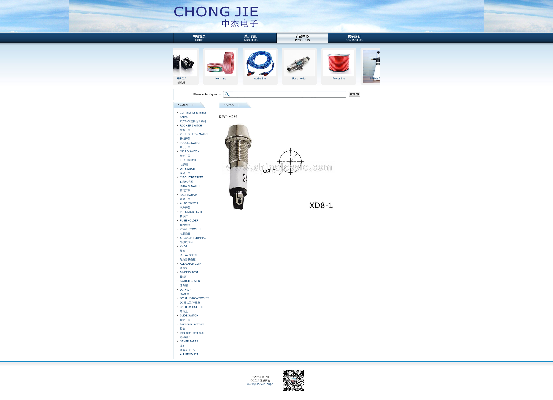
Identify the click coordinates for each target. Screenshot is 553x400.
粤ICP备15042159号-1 (260, 384)
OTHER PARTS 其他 (189, 343)
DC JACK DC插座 (185, 292)
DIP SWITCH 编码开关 (187, 171)
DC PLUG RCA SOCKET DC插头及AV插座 (194, 300)
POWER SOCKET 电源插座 (190, 231)
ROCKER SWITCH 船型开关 (191, 127)
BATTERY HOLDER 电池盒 (191, 309)
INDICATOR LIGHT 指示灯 (191, 214)
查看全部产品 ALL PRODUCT (189, 352)
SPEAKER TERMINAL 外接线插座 (193, 240)
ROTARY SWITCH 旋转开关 (190, 188)
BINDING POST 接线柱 (189, 274)
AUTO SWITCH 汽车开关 (189, 205)
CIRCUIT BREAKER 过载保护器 (192, 179)
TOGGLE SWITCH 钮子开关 (190, 145)
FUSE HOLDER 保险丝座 (189, 222)
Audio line (251, 78)
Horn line (211, 78)
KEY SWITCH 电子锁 (188, 162)
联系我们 (354, 38)
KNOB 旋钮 (183, 248)
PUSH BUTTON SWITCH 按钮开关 (194, 136)
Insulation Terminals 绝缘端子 (191, 335)
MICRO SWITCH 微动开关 (189, 153)
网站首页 (199, 38)
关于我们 (250, 38)
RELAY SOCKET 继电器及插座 (190, 257)
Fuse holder (290, 78)
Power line (329, 78)
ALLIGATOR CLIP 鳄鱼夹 (190, 266)
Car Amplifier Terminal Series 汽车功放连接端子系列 (193, 117)
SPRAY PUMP (368, 78)
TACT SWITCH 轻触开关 (188, 197)
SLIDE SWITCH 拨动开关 (189, 317)
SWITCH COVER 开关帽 (190, 283)
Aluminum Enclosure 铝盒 (192, 326)
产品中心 (302, 38)
